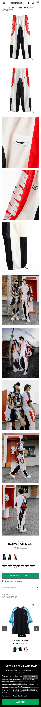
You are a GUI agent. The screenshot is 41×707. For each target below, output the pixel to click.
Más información (7, 696)
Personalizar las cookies (20, 696)
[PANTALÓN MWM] (20, 37)
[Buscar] (33, 3)
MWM (20, 541)
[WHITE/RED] (25, 649)
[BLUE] (15, 649)
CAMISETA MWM (20, 640)
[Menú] (4, 3)
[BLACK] (20, 649)
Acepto (20, 702)
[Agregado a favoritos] (32, 605)
